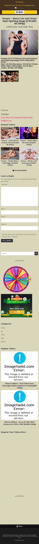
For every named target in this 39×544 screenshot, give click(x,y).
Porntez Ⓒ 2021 (19, 540)
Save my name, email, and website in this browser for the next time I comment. (19, 235)
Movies (3, 342)
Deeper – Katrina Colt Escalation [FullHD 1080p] (29, 163)
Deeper (23, 170)
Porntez (19, 2)
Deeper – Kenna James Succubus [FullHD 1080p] (29, 143)
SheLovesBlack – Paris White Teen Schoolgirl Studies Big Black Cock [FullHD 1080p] (19, 386)
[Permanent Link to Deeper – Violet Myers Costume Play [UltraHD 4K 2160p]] (10, 133)
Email (3, 216)
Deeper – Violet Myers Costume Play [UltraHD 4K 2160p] (10, 143)
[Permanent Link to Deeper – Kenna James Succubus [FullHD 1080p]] (29, 133)
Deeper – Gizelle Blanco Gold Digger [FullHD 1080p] (10, 163)
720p (2, 335)
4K (21, 27)
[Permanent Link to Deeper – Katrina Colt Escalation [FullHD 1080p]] (29, 153)
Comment (4, 184)
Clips (25, 27)
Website (3, 224)
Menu (21, 12)
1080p (3, 328)
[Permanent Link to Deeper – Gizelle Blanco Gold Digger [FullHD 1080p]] (10, 153)
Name (3, 209)
